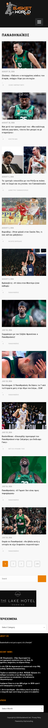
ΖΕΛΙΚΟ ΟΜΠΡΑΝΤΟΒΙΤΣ (16, 85)
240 (37, 564)
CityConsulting (28, 721)
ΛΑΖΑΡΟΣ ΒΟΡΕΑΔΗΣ (15, 241)
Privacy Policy (36, 717)
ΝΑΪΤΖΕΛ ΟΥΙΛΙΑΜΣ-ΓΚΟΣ (16, 449)
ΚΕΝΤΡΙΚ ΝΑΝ (12, 139)
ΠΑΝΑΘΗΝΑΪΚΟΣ (13, 292)
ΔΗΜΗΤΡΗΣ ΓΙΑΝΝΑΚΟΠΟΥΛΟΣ (18, 190)
